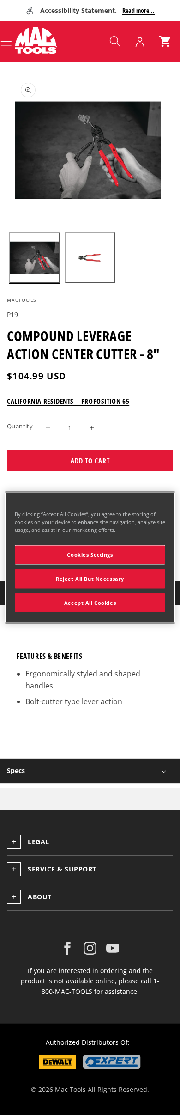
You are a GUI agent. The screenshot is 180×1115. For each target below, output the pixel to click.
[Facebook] (67, 948)
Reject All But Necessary (90, 578)
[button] (115, 41)
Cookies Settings (90, 554)
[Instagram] (90, 948)
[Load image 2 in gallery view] (90, 257)
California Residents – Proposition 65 (68, 401)
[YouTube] (113, 948)
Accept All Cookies (90, 602)
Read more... (138, 10)
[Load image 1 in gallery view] (34, 257)
